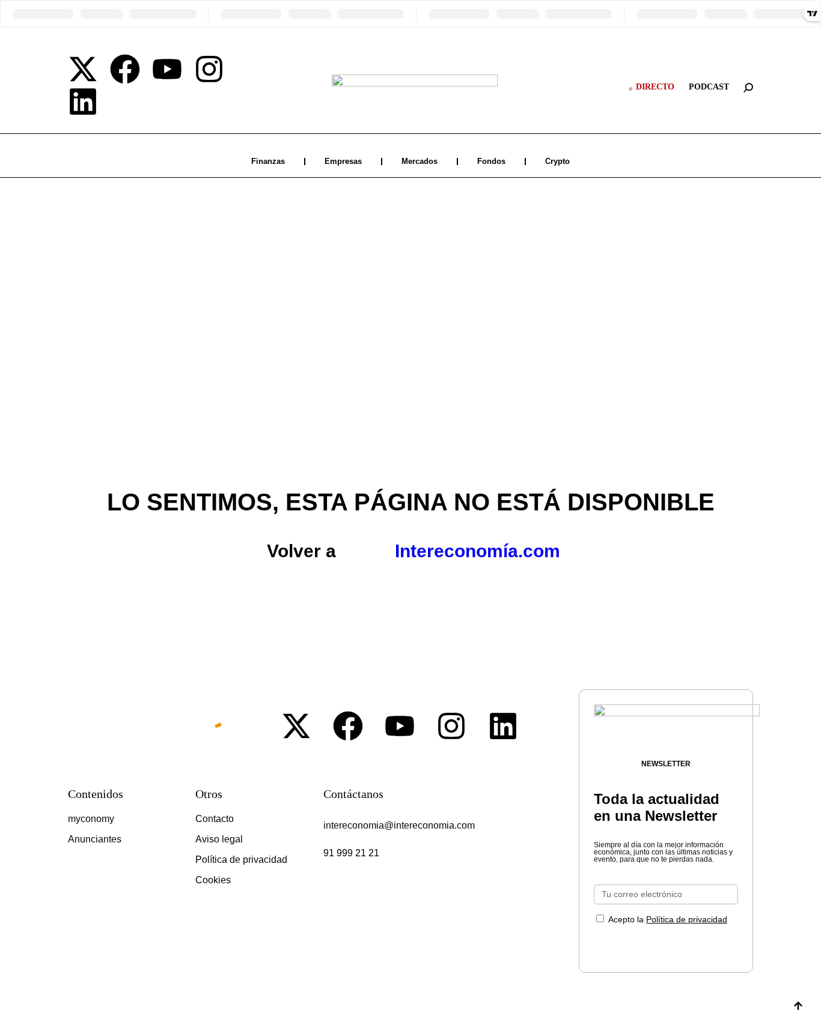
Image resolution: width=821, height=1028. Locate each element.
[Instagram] (209, 69)
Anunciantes (94, 839)
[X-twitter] (83, 69)
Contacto (214, 819)
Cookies (213, 880)
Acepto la (667, 919)
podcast (709, 86)
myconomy (91, 819)
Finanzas (268, 161)
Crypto (557, 161)
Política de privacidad (241, 859)
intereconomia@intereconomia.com (399, 825)
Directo (655, 86)
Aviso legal (219, 839)
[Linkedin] (83, 101)
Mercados (419, 161)
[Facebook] (125, 69)
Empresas (343, 161)
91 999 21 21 (351, 853)
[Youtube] (167, 69)
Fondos (491, 161)
